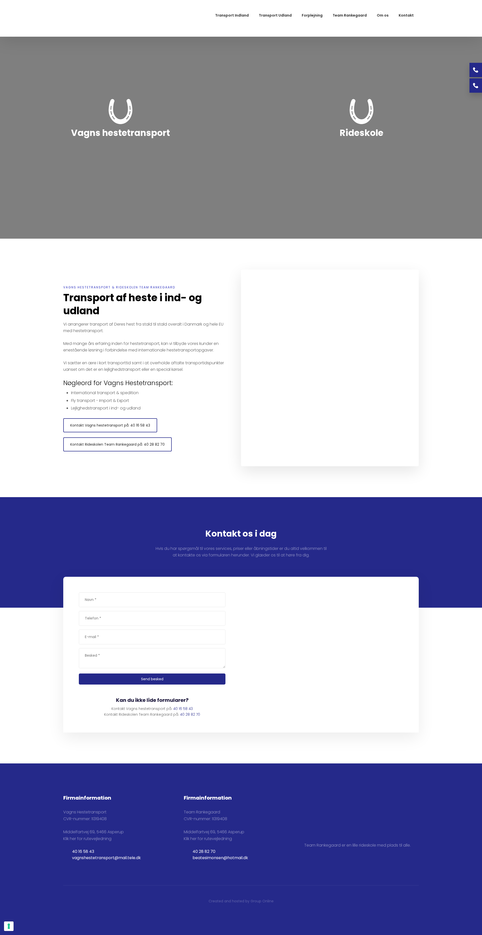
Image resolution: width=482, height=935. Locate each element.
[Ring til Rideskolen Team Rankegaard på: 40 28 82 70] (475, 85)
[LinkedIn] (325, 867)
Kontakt (406, 15)
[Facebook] (308, 869)
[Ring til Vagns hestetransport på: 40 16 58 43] (475, 70)
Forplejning (312, 15)
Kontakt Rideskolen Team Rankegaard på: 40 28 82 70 (117, 444)
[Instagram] (317, 869)
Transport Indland (232, 15)
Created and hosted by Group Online (241, 901)
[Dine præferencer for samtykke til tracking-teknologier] (9, 926)
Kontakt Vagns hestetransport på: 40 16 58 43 (110, 425)
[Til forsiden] (86, 18)
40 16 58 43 (183, 708)
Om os (383, 15)
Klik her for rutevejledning (87, 839)
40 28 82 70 (190, 714)
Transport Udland (275, 15)
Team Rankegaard (350, 15)
